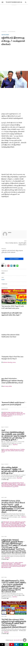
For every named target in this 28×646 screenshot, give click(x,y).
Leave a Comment (14, 258)
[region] (14, 17)
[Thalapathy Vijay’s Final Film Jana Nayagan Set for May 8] (14, 347)
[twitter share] (2, 266)
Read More (15, 444)
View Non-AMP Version (18, 640)
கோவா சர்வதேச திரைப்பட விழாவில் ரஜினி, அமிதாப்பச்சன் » (16, 243)
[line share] (17, 266)
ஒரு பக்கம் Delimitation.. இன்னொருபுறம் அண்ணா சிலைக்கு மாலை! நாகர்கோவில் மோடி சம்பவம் (12, 380)
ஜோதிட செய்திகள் (4, 464)
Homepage (3, 31)
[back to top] (25, 640)
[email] (7, 644)
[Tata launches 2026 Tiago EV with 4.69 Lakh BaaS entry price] (14, 296)
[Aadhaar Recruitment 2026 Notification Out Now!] (14, 325)
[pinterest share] (8, 266)
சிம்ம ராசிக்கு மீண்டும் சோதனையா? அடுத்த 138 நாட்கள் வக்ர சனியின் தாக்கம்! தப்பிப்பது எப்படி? (12, 470)
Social (2, 279)
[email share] (5, 266)
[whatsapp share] (14, 266)
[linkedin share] (11, 266)
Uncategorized (11, 31)
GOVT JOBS (4, 497)
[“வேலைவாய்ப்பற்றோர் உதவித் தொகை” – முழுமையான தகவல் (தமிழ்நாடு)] (14, 393)
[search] (26, 2)
